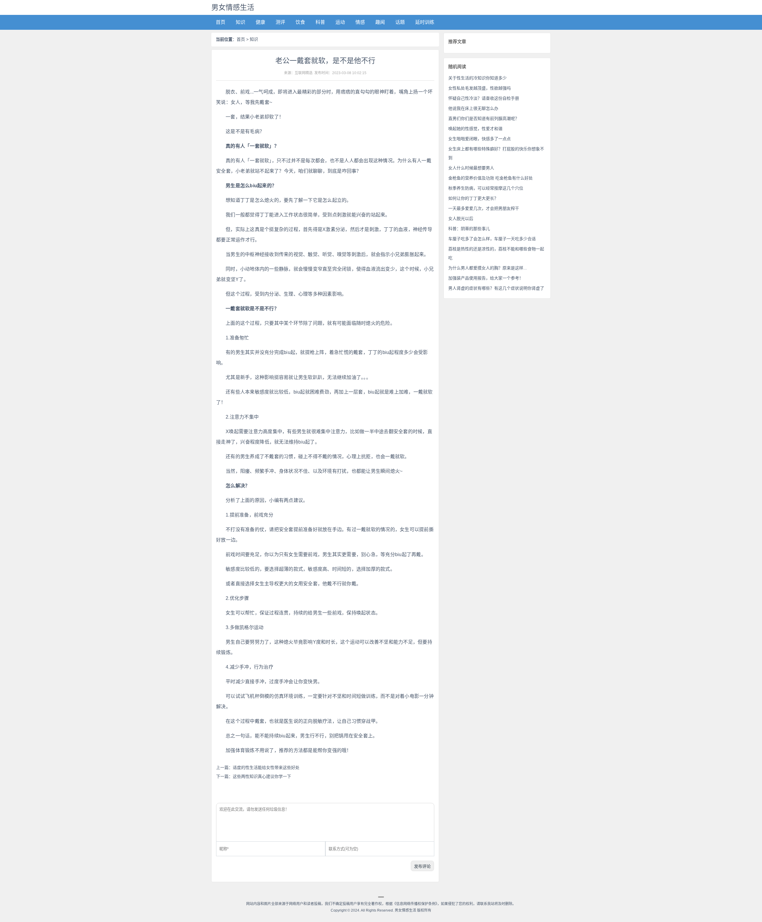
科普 (320, 22)
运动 (340, 22)
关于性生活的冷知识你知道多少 (477, 78)
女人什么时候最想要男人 (471, 168)
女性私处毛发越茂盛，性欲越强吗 (479, 88)
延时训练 (424, 22)
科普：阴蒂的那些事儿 (469, 228)
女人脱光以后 (460, 218)
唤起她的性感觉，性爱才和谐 (475, 128)
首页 (220, 22)
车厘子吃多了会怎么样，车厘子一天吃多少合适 (492, 238)
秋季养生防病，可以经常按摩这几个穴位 (485, 188)
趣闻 (380, 22)
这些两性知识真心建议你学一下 (262, 776)
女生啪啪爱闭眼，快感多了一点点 (479, 138)
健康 (260, 22)
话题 (400, 22)
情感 (360, 22)
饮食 (300, 22)
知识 (240, 22)
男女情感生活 (232, 7)
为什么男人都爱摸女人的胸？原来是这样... (487, 268)
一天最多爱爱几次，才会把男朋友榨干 (483, 208)
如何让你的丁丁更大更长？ (473, 198)
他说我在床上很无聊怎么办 (473, 108)
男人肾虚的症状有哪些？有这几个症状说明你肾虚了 (496, 288)
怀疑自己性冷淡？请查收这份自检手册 (483, 98)
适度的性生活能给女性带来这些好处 (266, 767)
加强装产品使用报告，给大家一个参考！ (485, 278)
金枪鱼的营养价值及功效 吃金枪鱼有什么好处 (490, 178)
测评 (280, 22)
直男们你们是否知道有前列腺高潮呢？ (483, 118)
